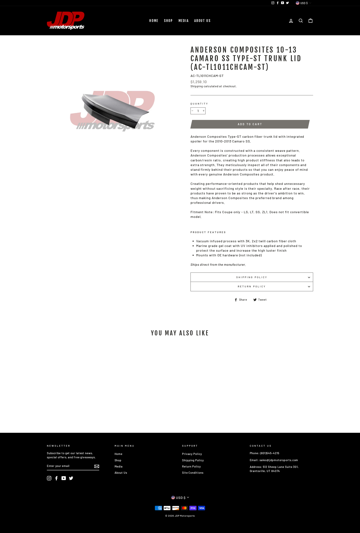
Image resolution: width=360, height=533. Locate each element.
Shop (168, 21)
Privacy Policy (192, 453)
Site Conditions (192, 472)
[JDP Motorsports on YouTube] (64, 478)
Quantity (199, 103)
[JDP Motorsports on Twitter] (71, 478)
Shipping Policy (251, 277)
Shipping (196, 86)
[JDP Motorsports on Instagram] (49, 478)
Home (153, 21)
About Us (202, 21)
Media (183, 21)
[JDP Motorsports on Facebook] (56, 478)
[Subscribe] (96, 466)
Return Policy (252, 286)
